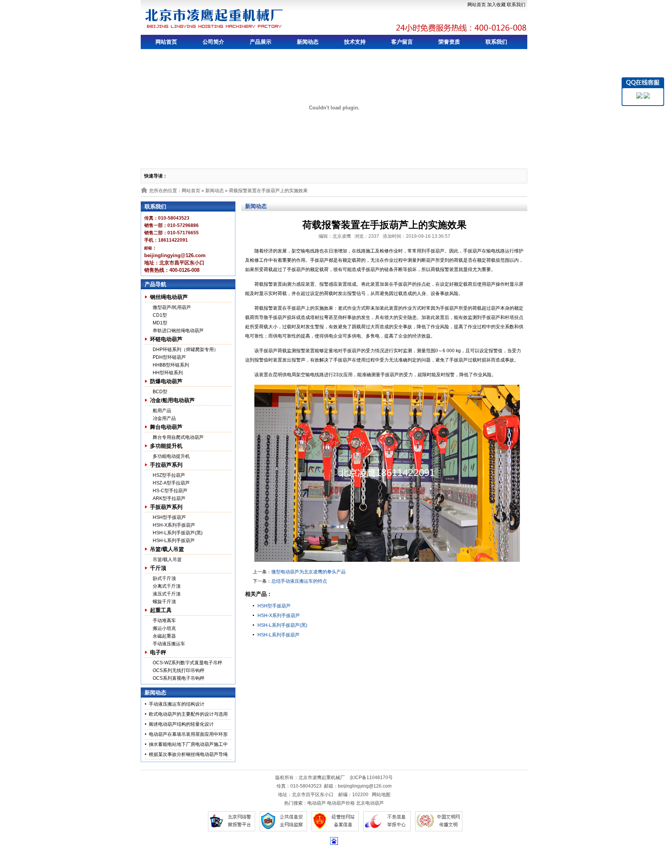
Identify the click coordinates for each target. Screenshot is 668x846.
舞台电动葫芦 (166, 427)
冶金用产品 (164, 418)
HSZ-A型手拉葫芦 (171, 483)
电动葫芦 (316, 803)
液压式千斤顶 (167, 594)
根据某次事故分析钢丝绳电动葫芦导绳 (188, 754)
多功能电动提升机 (171, 456)
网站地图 (381, 794)
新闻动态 (308, 42)
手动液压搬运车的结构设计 (176, 704)
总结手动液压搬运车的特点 (299, 581)
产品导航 (155, 284)
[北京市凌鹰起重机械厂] (215, 18)
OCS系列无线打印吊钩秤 (178, 670)
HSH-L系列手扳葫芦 (174, 540)
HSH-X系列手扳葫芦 (174, 525)
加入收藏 (496, 4)
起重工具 (161, 610)
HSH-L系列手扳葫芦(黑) (178, 533)
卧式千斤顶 (164, 578)
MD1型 (160, 323)
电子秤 (158, 652)
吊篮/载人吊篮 (167, 549)
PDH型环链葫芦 (169, 357)
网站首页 (476, 4)
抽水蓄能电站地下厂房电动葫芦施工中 (188, 744)
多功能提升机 (166, 446)
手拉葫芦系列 (166, 465)
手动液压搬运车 (169, 643)
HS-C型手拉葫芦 (170, 490)
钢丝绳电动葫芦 (169, 297)
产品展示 (260, 42)
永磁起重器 (164, 636)
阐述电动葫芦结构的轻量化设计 (181, 724)
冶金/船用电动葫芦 (172, 400)
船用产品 (162, 410)
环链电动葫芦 (166, 339)
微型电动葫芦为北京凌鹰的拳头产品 (308, 572)
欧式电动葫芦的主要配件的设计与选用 (188, 714)
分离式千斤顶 (167, 586)
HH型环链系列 (168, 372)
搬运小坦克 (164, 628)
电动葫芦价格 (341, 803)
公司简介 (213, 42)
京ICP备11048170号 (371, 777)
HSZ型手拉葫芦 (169, 475)
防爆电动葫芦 (166, 381)
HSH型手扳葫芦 (169, 517)
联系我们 (516, 4)
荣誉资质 (449, 42)
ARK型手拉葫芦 (169, 498)
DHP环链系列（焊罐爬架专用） (185, 349)
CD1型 (160, 315)
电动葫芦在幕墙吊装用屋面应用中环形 (188, 734)
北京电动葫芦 (370, 803)
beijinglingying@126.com (365, 786)
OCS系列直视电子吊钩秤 (178, 678)
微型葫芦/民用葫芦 (172, 307)
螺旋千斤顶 (164, 601)
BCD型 (160, 391)
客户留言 (402, 42)
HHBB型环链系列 (171, 365)
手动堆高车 (164, 620)
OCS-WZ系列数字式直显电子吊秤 (187, 662)
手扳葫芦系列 (166, 507)
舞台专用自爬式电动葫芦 (178, 437)
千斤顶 (158, 568)
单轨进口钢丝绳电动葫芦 (178, 330)
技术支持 (355, 42)
